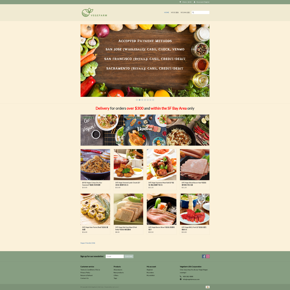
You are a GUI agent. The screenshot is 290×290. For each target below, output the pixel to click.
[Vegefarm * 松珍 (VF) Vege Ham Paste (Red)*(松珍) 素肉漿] (95, 209)
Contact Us (84, 278)
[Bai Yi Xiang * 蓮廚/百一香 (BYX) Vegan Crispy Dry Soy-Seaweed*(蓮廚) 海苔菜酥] (95, 164)
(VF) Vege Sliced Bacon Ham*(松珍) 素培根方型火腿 (194, 184)
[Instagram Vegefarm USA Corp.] (208, 256)
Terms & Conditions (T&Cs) (90, 270)
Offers (116, 275)
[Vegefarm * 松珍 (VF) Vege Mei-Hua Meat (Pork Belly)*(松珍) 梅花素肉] (128, 209)
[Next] (205, 61)
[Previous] (84, 61)
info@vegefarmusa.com (191, 279)
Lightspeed (115, 287)
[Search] (193, 12)
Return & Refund (86, 275)
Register (150, 270)
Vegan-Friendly (87, 243)
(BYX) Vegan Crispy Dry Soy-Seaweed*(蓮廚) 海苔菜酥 (92, 184)
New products (119, 272)
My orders (150, 272)
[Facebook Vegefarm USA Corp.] (204, 256)
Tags (115, 278)
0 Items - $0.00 (187, 2)
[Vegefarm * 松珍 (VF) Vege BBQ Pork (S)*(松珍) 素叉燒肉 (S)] (195, 209)
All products (118, 270)
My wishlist (151, 275)
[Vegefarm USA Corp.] (104, 12)
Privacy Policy (85, 272)
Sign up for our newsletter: (92, 256)
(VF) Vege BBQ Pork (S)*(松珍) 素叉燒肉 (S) (194, 228)
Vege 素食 (175, 12)
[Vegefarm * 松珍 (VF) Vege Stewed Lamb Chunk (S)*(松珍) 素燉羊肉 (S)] (128, 164)
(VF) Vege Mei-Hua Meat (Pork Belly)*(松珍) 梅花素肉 (126, 228)
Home (166, 12)
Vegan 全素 (185, 12)
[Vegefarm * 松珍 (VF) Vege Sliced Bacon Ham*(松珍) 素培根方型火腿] (195, 164)
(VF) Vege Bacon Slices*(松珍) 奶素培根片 (162, 228)
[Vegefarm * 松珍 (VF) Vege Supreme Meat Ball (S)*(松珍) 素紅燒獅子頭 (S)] (161, 164)
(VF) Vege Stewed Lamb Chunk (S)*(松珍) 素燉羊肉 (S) (127, 184)
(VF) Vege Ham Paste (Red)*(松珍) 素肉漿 (95, 228)
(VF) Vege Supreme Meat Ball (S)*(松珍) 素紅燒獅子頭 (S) (161, 184)
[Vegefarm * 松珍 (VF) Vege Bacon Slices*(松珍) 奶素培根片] (161, 209)
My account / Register (203, 2)
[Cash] (207, 287)
